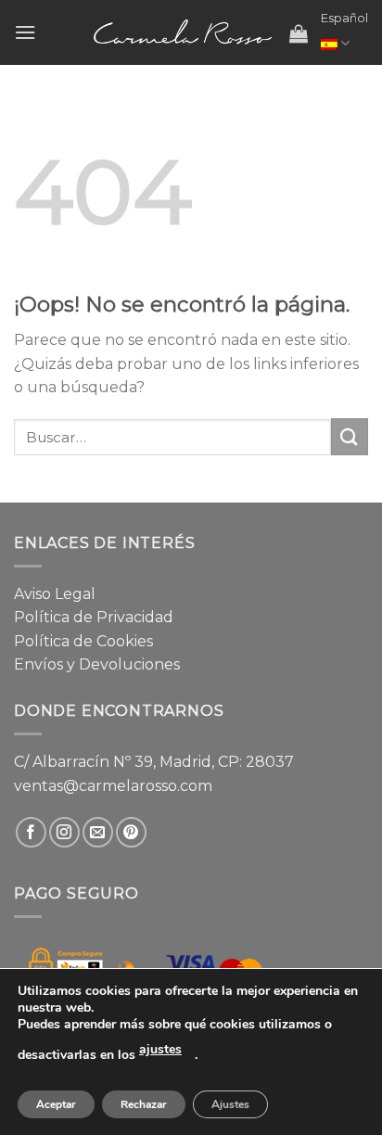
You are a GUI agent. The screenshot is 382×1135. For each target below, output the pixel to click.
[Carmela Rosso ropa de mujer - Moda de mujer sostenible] (182, 32)
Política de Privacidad (93, 617)
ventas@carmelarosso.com (113, 786)
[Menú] (25, 32)
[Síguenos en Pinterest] (131, 832)
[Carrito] (298, 33)
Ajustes (230, 1104)
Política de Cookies (83, 641)
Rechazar (144, 1104)
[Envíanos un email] (98, 832)
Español (344, 18)
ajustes (160, 1049)
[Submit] (349, 436)
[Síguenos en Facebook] (31, 832)
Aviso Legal (55, 594)
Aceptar (56, 1104)
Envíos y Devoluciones (97, 664)
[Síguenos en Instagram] (64, 832)
